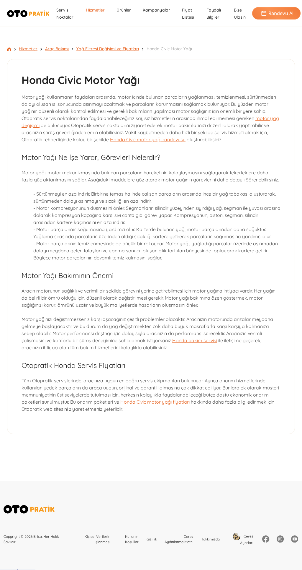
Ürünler (123, 10)
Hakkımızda (210, 539)
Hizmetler (95, 10)
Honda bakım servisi (194, 340)
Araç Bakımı (57, 48)
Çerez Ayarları (246, 539)
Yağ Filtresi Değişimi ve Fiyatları (107, 48)
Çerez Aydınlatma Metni (179, 539)
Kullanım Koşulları (132, 539)
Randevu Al (280, 13)
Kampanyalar (156, 10)
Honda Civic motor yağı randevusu (148, 139)
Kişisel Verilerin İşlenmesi (97, 539)
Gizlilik (152, 539)
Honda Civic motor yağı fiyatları (155, 402)
